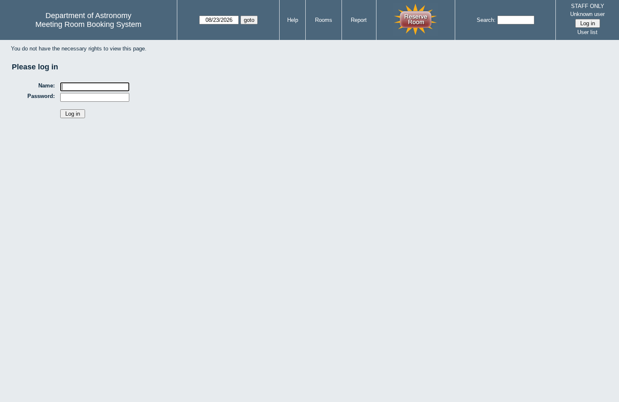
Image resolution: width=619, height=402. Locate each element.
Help (292, 20)
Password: (41, 96)
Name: (46, 85)
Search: (486, 20)
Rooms (323, 20)
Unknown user (587, 14)
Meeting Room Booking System (88, 24)
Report (359, 20)
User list (587, 32)
